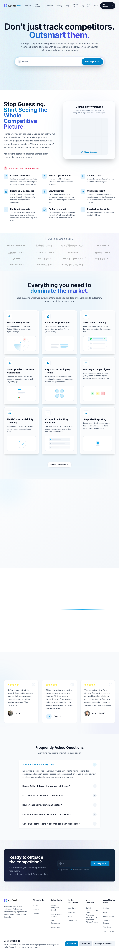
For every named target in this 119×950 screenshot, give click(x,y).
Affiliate (36, 909)
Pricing (59, 6)
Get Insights (98, 863)
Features (28, 6)
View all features (58, 464)
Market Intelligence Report (55, 907)
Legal (105, 912)
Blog (67, 6)
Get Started (105, 5)
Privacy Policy (108, 916)
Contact (106, 908)
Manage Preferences (104, 944)
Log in (88, 5)
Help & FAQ (75, 5)
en (95, 6)
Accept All (71, 944)
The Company (108, 931)
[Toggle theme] (83, 6)
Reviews (50, 6)
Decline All (85, 944)
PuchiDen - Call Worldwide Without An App (92, 919)
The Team (107, 927)
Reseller (36, 914)
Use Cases (37, 5)
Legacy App (55, 927)
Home (19, 6)
